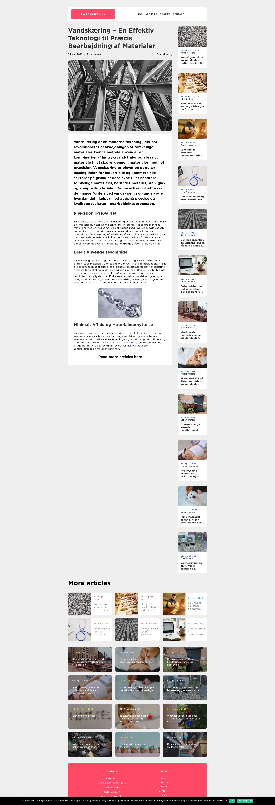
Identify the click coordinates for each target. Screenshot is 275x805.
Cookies (165, 14)
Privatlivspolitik (245, 801)
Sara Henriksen (188, 328)
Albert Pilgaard (188, 374)
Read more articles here (120, 357)
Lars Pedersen (188, 192)
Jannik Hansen (188, 235)
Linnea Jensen (188, 282)
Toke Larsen (94, 54)
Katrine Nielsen (188, 53)
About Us (151, 14)
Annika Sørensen (189, 145)
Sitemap (163, 795)
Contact (178, 14)
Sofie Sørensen (188, 420)
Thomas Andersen (190, 466)
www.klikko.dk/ (115, 796)
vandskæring (164, 54)
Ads (140, 14)
